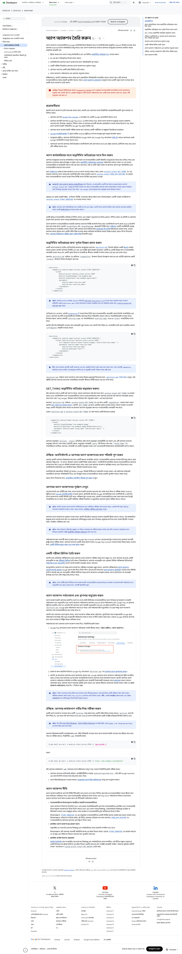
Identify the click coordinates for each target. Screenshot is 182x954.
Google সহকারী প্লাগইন (58, 134)
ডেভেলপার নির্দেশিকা (138, 914)
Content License (69, 870)
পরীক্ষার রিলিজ (64, 561)
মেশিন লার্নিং (59, 914)
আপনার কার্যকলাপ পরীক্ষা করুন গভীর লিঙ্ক (65, 234)
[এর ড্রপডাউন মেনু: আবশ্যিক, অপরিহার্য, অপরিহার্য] (44, 2)
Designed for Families (84, 90)
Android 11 (110, 931)
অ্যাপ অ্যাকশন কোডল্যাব (92, 80)
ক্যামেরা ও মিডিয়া (61, 921)
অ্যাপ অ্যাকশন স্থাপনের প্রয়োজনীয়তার (71, 184)
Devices (17, 11)
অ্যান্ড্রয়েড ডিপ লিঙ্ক (103, 229)
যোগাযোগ (117, 680)
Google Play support (163, 919)
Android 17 (110, 911)
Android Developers (52, 30)
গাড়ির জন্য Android (87, 921)
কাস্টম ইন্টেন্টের (56, 842)
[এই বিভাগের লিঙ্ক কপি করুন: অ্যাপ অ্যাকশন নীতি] (69, 789)
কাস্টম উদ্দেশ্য (65, 210)
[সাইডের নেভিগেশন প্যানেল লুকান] (25, 950)
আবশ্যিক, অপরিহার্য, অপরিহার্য (31, 2)
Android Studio (160, 2)
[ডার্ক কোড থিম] (132, 265)
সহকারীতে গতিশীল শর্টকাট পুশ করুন (79, 478)
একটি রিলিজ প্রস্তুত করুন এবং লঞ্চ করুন (65, 545)
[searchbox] (14, 18)
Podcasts (34, 931)
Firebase (77, 940)
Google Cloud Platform (92, 940)
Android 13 (110, 924)
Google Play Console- (70, 117)
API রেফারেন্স (136, 918)
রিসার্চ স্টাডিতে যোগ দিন (163, 923)
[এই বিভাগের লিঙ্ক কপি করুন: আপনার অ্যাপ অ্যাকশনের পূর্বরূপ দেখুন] (90, 487)
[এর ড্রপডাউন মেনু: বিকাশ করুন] (59, 2)
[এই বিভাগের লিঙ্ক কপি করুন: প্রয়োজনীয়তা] (62, 106)
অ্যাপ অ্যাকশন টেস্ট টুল (112, 570)
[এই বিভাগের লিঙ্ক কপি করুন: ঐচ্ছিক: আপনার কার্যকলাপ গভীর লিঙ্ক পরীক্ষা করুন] (103, 709)
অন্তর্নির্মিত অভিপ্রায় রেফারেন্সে (77, 532)
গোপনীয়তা (59, 924)
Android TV (85, 924)
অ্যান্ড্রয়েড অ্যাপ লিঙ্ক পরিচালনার (89, 780)
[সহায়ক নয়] (134, 30)
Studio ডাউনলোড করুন (139, 921)
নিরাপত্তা (33, 918)
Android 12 (110, 928)
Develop (6, 11)
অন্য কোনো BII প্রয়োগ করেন (61, 405)
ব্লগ (32, 928)
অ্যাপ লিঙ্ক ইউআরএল (70, 723)
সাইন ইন (115, 138)
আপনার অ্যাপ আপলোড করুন (116, 672)
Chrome (67, 940)
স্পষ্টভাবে (113, 226)
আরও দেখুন (68, 2)
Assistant (28, 11)
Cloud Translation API (86, 22)
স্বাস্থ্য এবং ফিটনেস (61, 918)
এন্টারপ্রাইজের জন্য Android (39, 914)
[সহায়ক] (131, 30)
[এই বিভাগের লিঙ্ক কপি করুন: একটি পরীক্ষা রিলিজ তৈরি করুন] (82, 553)
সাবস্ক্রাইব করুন (154, 949)
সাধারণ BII (53, 172)
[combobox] (119, 2)
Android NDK (136, 924)
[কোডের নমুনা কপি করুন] (134, 265)
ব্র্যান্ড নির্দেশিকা (52, 949)
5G (57, 928)
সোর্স (32, 921)
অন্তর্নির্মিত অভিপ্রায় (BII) (100, 54)
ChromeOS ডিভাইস (87, 918)
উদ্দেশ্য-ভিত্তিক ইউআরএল (86, 723)
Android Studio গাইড (138, 911)
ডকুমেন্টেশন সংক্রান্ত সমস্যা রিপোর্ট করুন (167, 915)
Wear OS (84, 914)
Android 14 (110, 921)
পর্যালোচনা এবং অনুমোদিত (55, 563)
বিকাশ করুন (53, 2)
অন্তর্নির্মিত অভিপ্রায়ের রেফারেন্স (91, 162)
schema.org (72, 314)
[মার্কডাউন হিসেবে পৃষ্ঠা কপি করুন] (100, 38)
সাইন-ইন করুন (174, 2)
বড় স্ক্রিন (83, 911)
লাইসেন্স (42, 949)
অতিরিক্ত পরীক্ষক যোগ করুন (93, 509)
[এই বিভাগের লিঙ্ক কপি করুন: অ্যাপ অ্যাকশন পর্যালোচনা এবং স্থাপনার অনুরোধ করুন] (105, 596)
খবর (32, 924)
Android (33, 911)
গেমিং (57, 911)
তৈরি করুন (117, 377)
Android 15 (110, 918)
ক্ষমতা (126, 247)
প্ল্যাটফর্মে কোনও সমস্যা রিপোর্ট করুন (167, 911)
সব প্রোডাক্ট (107, 940)
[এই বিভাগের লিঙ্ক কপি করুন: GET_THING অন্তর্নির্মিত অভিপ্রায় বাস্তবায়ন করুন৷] (101, 389)
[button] (13, 42)
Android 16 (110, 914)
